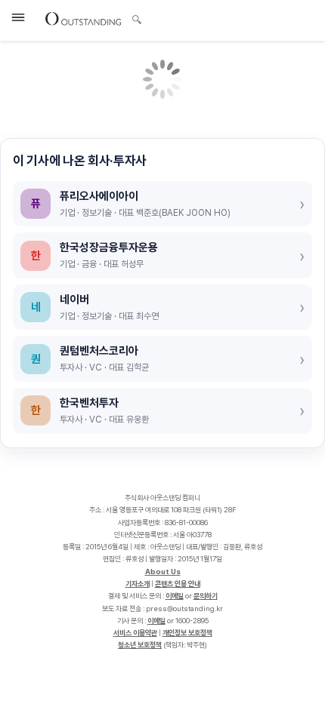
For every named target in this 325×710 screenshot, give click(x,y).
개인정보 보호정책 (187, 633)
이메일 (175, 596)
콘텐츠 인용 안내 (177, 583)
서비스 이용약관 (135, 633)
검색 (136, 21)
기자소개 (137, 583)
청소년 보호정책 (140, 645)
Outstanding (83, 18)
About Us (163, 571)
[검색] (132, 17)
